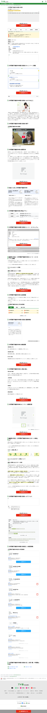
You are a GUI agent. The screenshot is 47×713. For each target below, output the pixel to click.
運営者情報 (41, 690)
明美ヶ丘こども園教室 (11, 626)
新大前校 (9, 557)
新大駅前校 (9, 603)
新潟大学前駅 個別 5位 (17, 10)
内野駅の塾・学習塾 (12, 668)
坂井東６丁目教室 (10, 653)
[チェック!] (37, 584)
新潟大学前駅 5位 (11, 10)
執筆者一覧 (32, 690)
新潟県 (4, 5)
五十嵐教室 (9, 646)
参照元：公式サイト (36, 238)
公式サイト (23, 561)
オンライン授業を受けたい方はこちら (33, 429)
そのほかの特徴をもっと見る (23, 535)
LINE (17, 687)
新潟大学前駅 (11, 5)
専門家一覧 (36, 690)
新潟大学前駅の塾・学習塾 (13, 666)
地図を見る (10, 572)
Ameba (20, 703)
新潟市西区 (7, 5)
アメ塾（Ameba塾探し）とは (12, 690)
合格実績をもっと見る (23, 315)
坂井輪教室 (9, 569)
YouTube (34, 687)
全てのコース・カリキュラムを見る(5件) (32, 253)
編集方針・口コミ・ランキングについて (23, 690)
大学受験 (23, 687)
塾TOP (2, 5)
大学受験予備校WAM (16, 46)
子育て (29, 687)
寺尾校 (9, 582)
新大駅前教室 (10, 639)
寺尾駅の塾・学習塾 (28, 666)
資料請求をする (23, 25)
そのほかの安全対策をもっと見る (23, 542)
